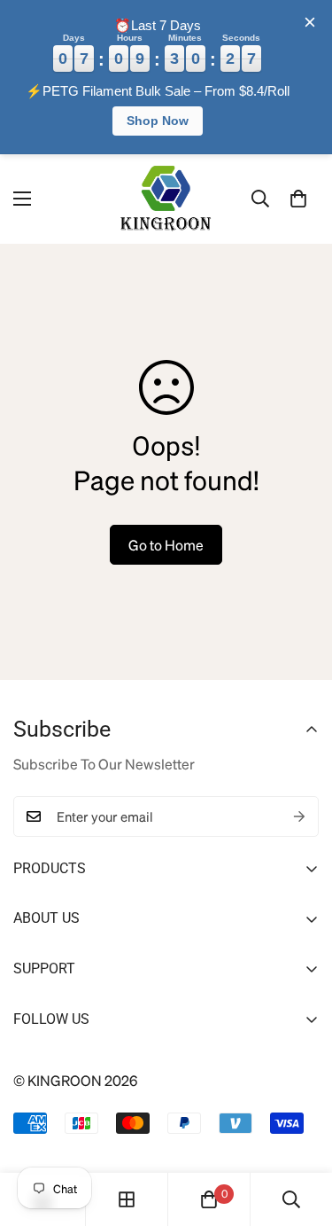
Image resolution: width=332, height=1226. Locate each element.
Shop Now (158, 120)
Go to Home (166, 544)
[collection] (126, 1199)
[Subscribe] (299, 816)
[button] (298, 198)
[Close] (310, 22)
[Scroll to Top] (299, 1132)
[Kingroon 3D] (166, 199)
